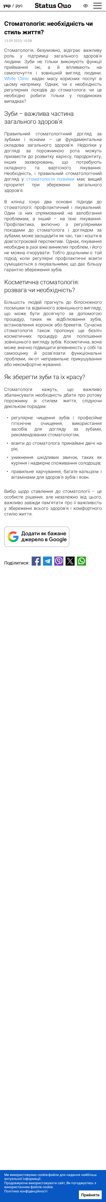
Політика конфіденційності (25, 1191)
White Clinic (16, 78)
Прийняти (90, 1195)
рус (19, 5)
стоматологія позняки (50, 179)
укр (7, 5)
